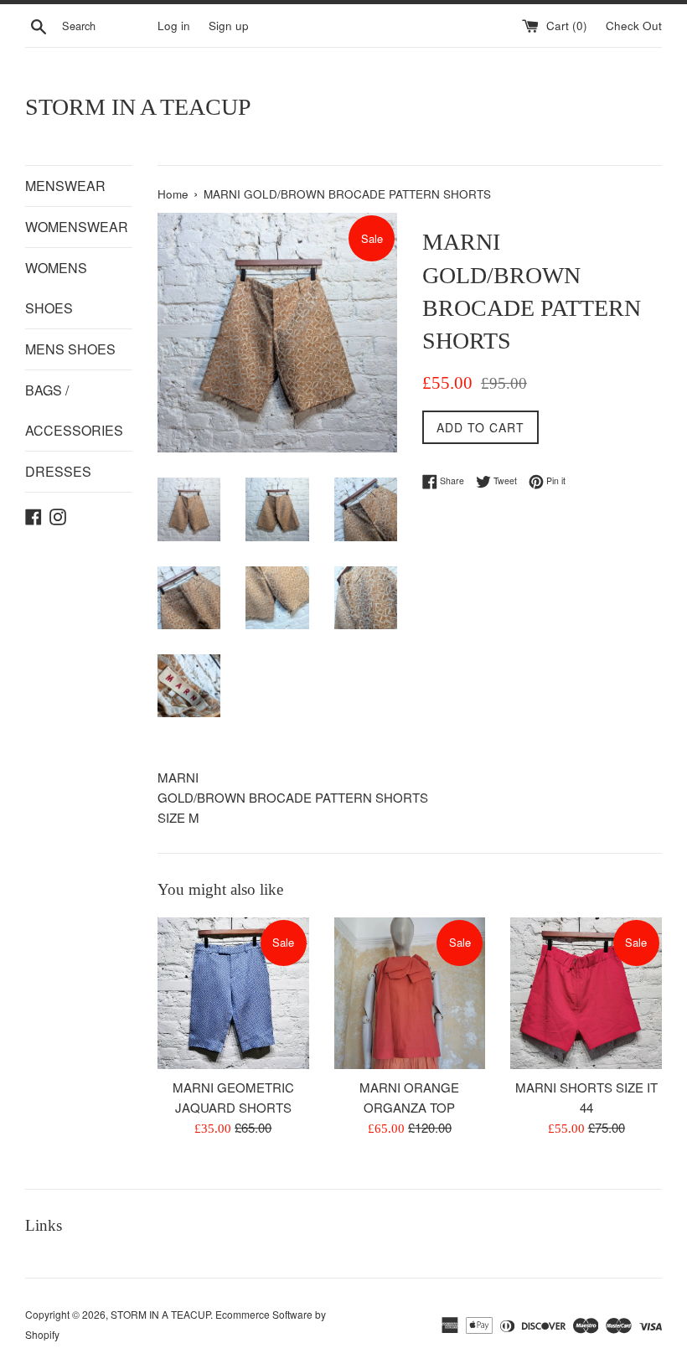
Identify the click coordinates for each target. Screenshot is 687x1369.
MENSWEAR (65, 185)
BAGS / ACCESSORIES (74, 410)
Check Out (634, 26)
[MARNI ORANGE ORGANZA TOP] (410, 993)
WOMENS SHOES (56, 288)
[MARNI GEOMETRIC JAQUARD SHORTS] (233, 993)
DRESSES (58, 471)
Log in (174, 26)
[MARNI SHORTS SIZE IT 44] (586, 993)
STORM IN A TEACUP (138, 107)
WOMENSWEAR (76, 226)
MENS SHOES (70, 349)
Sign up (229, 26)
